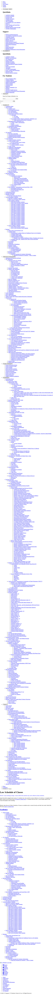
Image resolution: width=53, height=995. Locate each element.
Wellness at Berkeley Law (11, 87)
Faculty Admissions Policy (14, 284)
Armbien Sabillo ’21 (15, 626)
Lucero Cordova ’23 (15, 618)
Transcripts (10, 243)
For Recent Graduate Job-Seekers (15, 771)
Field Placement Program (11, 669)
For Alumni (8, 770)
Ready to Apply (14, 261)
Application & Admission (13, 148)
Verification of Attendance (14, 244)
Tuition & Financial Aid (13, 157)
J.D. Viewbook (14, 275)
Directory (5, 93)
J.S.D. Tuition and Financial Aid (21, 179)
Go (17, 98)
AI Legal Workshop (18, 542)
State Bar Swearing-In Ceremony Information (21, 254)
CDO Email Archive (12, 755)
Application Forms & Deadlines (18, 151)
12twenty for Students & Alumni (13, 784)
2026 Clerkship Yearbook (19, 745)
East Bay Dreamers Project (20, 509)
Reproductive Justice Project (20, 533)
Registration (11, 241)
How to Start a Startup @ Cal (17, 691)
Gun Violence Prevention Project (21, 516)
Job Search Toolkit (10, 708)
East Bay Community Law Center (15, 400)
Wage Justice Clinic (18, 560)
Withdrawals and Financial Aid (17, 359)
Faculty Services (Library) (11, 42)
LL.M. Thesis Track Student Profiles (19, 169)
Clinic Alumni (17, 459)
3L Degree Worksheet (16, 250)
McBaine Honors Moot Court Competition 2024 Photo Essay (27, 653)
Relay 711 (5, 987)
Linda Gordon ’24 (15, 593)
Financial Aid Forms (12, 346)
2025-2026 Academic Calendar (18, 202)
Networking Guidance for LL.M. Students (17, 759)
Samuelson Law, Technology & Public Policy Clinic (19, 456)
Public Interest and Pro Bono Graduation (23, 120)
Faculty (12, 123)
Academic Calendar (10, 15)
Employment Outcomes (11, 780)
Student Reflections (18, 416)
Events (4, 3)
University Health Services (11, 90)
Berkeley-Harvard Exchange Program (16, 137)
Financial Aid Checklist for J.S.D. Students (20, 342)
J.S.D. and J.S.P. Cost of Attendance (19, 340)
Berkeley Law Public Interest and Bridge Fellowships (25, 731)
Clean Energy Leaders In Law (20, 500)
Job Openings (6, 981)
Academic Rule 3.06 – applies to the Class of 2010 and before (24, 239)
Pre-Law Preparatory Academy (18, 265)
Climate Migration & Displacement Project (23, 501)
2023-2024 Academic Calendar (18, 205)
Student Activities (15, 125)
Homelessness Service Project (20, 518)
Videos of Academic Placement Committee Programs (19, 779)
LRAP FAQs (17, 326)
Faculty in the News (10, 373)
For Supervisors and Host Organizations (17, 682)
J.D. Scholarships (15, 305)
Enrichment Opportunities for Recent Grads (17, 772)
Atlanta (15, 566)
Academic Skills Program (11, 81)
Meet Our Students (12, 168)
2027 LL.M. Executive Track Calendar (19, 228)
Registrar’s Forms (12, 245)
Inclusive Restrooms (10, 92)
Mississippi (16, 577)
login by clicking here (9, 806)
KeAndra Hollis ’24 (15, 616)
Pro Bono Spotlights (12, 592)
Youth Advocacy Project (19, 539)
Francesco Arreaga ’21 (16, 624)
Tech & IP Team (14, 665)
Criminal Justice (11, 108)
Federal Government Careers (17, 734)
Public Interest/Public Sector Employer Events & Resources (27, 721)
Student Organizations (10, 82)
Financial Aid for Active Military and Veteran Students (23, 353)
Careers (5, 704)
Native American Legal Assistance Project (23, 525)
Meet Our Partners (12, 171)
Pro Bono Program (10, 479)
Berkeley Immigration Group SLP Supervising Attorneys (23, 607)
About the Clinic (14, 383)
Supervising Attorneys (13, 591)
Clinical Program (9, 380)
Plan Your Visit (14, 270)
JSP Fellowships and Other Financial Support (21, 337)
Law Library (5, 4)
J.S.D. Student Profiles (16, 184)
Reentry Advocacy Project (19, 559)
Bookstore (8, 86)
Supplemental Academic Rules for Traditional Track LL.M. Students (26, 233)
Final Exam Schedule (10, 66)
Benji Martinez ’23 (15, 621)
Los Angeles (16, 575)
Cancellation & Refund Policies (18, 162)
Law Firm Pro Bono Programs (15, 633)
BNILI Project (14, 595)
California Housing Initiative (20, 499)
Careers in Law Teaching (11, 776)
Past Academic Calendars (13, 200)
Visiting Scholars (14, 130)
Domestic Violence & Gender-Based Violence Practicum (18, 699)
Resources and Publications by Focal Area (20, 436)
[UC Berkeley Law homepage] (5, 962)
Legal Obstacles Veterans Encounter (22, 523)
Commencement (9, 85)
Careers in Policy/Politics (16, 736)
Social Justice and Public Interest (15, 113)
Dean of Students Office (11, 78)
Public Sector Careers (13, 733)
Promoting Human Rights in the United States (24, 432)
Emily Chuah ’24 (15, 613)
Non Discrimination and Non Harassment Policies (19, 762)
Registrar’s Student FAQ (13, 251)
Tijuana (15, 580)
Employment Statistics (13, 781)
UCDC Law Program (15, 680)
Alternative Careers (12, 754)
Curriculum (13, 115)
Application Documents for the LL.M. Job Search (19, 757)
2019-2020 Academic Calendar (18, 210)
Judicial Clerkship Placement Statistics (16, 782)
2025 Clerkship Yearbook (19, 744)
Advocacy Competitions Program (13, 641)
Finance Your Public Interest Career (18, 729)
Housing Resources (15, 161)
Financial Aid (8, 297)
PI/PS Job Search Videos (19, 728)
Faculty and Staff (17, 385)
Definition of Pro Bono (16, 482)
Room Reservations (10, 47)
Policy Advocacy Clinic (13, 439)
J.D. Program (8, 132)
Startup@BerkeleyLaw (11, 688)
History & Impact (12, 703)
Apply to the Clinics (12, 381)
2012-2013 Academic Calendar (18, 219)
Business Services (9, 40)
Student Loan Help (18, 322)
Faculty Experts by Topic (11, 366)
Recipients (13, 478)
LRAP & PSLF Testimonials (20, 325)
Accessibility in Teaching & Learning (14, 35)
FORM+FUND (14, 693)
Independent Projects (12, 588)
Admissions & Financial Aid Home (13, 258)
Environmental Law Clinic (14, 401)
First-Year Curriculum (13, 133)
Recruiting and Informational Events (19, 164)
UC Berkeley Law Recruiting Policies (16, 761)
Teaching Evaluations (10, 63)
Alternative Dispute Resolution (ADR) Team (21, 663)
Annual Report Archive (16, 474)
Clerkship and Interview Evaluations (19, 748)
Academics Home (9, 106)
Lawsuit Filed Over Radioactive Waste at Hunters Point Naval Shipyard (26, 408)
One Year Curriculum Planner (14, 195)
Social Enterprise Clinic (13, 467)
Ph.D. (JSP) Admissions (11, 295)
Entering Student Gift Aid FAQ (20, 302)
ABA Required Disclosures (9, 982)
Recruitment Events (15, 273)
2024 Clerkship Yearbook (19, 743)
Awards (10, 632)
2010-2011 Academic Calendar (18, 221)
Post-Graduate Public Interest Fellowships (23, 726)
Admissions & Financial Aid (9, 256)
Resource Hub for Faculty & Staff (13, 27)
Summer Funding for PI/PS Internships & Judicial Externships (27, 730)
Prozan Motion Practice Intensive (18, 644)
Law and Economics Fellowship (18, 131)
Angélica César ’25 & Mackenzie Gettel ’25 (20, 600)
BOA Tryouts (14, 662)
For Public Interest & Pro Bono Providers (17, 636)
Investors (10, 695)
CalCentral (8, 68)
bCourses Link (9, 17)
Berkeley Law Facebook (11, 58)
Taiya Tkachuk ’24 (15, 612)
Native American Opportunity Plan (21, 312)
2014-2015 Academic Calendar (18, 216)
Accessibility (5, 986)
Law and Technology (13, 112)
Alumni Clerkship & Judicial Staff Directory (20, 740)
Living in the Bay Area (13, 281)
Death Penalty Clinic (12, 382)
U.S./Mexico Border (18, 572)
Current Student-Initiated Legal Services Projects (21, 488)
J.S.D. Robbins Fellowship (17, 341)
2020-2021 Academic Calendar (18, 209)
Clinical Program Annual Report (15, 473)
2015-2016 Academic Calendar (18, 215)
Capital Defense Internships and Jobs (22, 388)
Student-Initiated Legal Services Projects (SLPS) (18, 485)
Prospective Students (15, 128)
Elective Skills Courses (13, 639)
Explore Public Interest (16, 720)
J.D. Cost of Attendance (16, 304)
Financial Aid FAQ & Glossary (15, 345)
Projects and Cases (15, 390)
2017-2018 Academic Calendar (18, 213)
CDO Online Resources (13, 775)
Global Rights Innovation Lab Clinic (16, 412)
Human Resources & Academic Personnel (15, 43)
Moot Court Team (15, 664)
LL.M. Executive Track (13, 141)
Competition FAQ (18, 655)
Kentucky (16, 571)
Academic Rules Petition (16, 235)
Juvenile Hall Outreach (19, 552)
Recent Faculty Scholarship (11, 370)
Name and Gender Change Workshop (22, 524)
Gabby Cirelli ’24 (15, 610)
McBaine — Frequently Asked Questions (23, 648)
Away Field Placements (13, 677)
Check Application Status (16, 156)
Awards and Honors (10, 371)
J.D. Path (16, 116)
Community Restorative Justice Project (22, 549)
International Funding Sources (17, 333)
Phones (7, 45)
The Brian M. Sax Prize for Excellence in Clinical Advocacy (21, 475)
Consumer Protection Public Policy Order (23, 503)
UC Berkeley (6, 990)
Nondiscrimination (7, 988)
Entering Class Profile (13, 268)
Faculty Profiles (9, 60)
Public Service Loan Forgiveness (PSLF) (23, 321)
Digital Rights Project (18, 505)
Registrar (7, 88)
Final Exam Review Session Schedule (14, 64)
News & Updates (17, 323)
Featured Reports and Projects (20, 429)
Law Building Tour (15, 274)
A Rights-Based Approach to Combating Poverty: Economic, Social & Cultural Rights (32, 433)
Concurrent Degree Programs (14, 134)
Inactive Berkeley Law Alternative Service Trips (21, 573)
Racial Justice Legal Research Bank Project (23, 586)
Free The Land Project (19, 551)
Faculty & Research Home (11, 365)
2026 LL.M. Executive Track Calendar (16, 199)
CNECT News (14, 587)
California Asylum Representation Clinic (22, 498)
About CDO (8, 707)
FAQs (12, 266)
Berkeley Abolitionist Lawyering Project (22, 544)
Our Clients (16, 418)
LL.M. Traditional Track (13, 143)
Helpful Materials (17, 649)
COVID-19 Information (11, 28)
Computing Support (10, 37)
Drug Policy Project (18, 508)
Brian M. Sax (14, 477)
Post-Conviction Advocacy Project (21, 530)
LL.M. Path (16, 117)
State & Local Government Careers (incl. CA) (21, 735)
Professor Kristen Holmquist (17, 631)
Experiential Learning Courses (12, 637)
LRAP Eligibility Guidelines (20, 316)
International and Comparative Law (16, 121)
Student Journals (9, 83)
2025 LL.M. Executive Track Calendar (19, 203)
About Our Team (12, 351)
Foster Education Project (19, 514)
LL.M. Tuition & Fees (16, 330)
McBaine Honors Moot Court (17, 646)
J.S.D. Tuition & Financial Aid (15, 338)
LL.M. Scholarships (15, 332)
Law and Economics (12, 127)
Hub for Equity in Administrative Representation (24, 585)
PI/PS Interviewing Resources (20, 724)
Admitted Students (12, 158)
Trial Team (13, 667)
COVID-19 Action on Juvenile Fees (22, 451)
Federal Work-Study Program (14, 362)
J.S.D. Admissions (10, 294)
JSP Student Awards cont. (16, 188)
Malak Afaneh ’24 (15, 614)
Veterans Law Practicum (11, 696)
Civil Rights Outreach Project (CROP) (22, 547)
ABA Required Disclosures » (14, 291)
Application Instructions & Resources (19, 739)
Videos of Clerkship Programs (17, 749)
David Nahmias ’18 (15, 598)
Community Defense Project (20, 550)
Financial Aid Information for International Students (22, 355)
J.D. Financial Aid (9, 59)
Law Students (11, 689)
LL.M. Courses (11, 146)
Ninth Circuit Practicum (11, 698)
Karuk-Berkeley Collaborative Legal (22, 554)
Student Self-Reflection (19, 427)
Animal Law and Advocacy (20, 489)
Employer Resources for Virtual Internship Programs (19, 769)
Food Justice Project (18, 513)
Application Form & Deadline (20, 178)
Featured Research (10, 375)
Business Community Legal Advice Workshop (24, 497)
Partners (15, 460)
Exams (7, 65)
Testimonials (11, 670)
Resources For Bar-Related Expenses (19, 357)
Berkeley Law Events (10, 39)
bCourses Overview (10, 16)
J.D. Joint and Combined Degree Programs (20, 327)
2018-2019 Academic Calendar (18, 211)
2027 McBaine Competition (20, 647)
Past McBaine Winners (19, 650)
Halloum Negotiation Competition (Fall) (20, 654)
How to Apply (14, 487)
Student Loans (11, 361)
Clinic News (13, 397)
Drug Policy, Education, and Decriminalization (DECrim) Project (25, 605)
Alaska (15, 565)
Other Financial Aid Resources (15, 352)
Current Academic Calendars (14, 139)
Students (13, 444)
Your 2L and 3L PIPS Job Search (21, 725)
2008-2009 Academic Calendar (18, 224)
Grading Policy (11, 764)
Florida (15, 569)
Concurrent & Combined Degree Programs (17, 282)
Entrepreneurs (11, 690)
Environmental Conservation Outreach (22, 510)
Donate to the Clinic (15, 398)
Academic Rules (9, 20)
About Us (13, 413)
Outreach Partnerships (13, 285)
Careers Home (9, 705)
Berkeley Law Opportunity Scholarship (22, 309)
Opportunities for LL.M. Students (15, 590)
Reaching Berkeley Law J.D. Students (16, 767)
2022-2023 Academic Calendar (18, 207)
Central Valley (17, 567)
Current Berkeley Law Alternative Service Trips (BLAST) (23, 564)
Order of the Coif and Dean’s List (15, 230)
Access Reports (14, 465)
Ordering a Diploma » (13, 246)
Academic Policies (10, 80)
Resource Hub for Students (11, 72)
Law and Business (12, 111)
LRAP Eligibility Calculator (20, 317)
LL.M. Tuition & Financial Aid (15, 328)
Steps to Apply (14, 149)
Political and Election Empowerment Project (23, 529)
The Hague (13, 678)
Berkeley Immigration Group (20, 492)
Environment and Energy (13, 110)
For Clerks (13, 750)
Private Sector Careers (13, 714)
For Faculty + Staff (7, 9)
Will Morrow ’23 (14, 622)
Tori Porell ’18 (14, 603)
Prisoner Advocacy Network (20, 557)
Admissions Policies (15, 154)
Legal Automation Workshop (20, 555)
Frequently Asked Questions (14, 685)
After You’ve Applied (15, 263)
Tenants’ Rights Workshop (19, 536)
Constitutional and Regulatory (14, 126)
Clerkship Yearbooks (15, 741)
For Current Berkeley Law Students (16, 289)
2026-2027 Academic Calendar (15, 198)
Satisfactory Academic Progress (18, 358)
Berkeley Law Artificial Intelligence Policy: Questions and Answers (28, 238)
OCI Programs (11, 753)
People (12, 442)
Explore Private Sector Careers (17, 715)
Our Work (13, 417)
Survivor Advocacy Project (20, 535)
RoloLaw (8, 23)
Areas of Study (9, 107)
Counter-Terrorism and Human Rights (22, 434)
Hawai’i (15, 570)
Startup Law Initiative (18, 534)
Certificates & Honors (10, 192)
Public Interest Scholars (19, 310)
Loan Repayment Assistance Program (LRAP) (21, 315)
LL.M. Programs (9, 138)
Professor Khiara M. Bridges (17, 629)
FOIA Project (14, 596)
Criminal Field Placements (14, 675)
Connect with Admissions (13, 269)
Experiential (5, 377)
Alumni (4, 6)
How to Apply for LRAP (19, 319)
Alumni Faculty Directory (14, 777)
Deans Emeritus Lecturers (11, 368)
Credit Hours (14, 240)
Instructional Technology (11, 44)
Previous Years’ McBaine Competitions (22, 652)
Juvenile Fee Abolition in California (21, 452)
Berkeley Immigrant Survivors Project (22, 493)
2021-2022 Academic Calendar (18, 208)
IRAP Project (14, 597)
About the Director (12, 700)
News (4, 1)
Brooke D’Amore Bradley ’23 (17, 611)
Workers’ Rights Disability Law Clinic (22, 561)
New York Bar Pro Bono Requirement (16, 634)
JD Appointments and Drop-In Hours (16, 713)
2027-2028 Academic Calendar (18, 226)
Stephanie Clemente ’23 (16, 623)
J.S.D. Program (11, 174)
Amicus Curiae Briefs (18, 391)
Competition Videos (12, 668)
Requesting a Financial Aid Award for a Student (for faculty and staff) (23, 350)
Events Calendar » (15, 190)
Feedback (5, 983)
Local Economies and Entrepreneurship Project (24, 556)
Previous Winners (17, 657)
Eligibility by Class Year (13, 642)
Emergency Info (9, 26)
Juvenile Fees (14, 449)
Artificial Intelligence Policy (17, 236)
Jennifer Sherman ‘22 (15, 628)
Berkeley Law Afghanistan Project (18, 582)
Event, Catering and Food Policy (13, 25)
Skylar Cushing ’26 (15, 601)
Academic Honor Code (16, 234)
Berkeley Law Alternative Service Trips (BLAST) (19, 562)
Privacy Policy (6, 989)
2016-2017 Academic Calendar (18, 214)
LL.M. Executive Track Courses (18, 142)
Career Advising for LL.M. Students (13, 756)
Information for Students (16, 387)
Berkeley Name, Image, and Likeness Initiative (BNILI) (26, 495)
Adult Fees (13, 447)
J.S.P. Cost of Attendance (16, 336)
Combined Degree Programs (14, 136)
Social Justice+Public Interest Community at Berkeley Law (24, 118)
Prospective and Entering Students (18, 300)
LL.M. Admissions (10, 292)
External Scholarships (18, 307)
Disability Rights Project (19, 506)
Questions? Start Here (13, 172)
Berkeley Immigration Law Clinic (21, 545)
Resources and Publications (17, 446)
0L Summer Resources (13, 710)
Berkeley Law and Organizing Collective (23, 494)
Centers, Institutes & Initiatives (12, 376)
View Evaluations (9, 21)
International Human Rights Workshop (22, 519)
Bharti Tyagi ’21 (14, 619)
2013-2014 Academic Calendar (18, 218)
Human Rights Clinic (13, 421)
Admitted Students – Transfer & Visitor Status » (18, 287)
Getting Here (5, 978)
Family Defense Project (19, 511)
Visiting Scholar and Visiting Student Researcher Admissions (19, 296)
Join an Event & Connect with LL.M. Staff (17, 163)
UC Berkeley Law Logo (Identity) (13, 22)
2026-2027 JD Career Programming (16, 712)
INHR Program (14, 679)
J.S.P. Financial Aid (12, 335)
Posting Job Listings (12, 765)
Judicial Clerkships (12, 738)
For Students (6, 50)
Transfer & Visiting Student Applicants (19, 264)
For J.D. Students (9, 709)
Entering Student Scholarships (20, 301)
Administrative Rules (12, 684)
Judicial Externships (12, 673)
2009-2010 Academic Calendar (18, 223)
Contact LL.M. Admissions (17, 276)
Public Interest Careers (13, 719)
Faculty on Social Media (11, 372)
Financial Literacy (12, 348)
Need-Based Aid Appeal (19, 306)
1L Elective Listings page (20, 799)
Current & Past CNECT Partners (18, 583)
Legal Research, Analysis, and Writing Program (18, 638)
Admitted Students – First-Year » (15, 286)
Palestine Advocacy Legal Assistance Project (23, 526)
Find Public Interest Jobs (16, 723)
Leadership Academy (18, 311)
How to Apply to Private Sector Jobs (19, 717)
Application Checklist (15, 153)
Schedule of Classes (10, 18)
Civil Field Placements (13, 674)
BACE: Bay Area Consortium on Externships (21, 683)
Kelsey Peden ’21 (15, 627)
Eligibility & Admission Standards (18, 152)
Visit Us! (13, 166)
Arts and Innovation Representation (21, 490)
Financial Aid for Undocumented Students (20, 356)
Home (4, 786)
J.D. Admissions (9, 259)
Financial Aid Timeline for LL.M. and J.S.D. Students (23, 331)
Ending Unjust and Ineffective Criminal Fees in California (26, 448)
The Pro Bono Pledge (13, 480)
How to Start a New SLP (16, 540)
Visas (12, 159)
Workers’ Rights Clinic (19, 537)
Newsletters (13, 410)
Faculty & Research (7, 363)
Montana (16, 576)
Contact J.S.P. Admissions (16, 278)
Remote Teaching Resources (12, 34)
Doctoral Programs (10, 173)
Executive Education (10, 193)
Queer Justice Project (18, 531)
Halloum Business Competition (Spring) (20, 658)
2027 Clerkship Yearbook (19, 746)
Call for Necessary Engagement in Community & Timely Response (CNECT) (25, 581)
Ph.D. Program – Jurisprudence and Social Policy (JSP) (20, 187)
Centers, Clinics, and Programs (17, 122)
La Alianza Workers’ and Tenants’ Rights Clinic (24, 521)
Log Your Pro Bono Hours (14, 483)
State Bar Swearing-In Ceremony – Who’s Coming (25, 255)
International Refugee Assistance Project (22, 520)
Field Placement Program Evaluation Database (18, 687)
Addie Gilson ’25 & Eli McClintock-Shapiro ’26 (21, 602)
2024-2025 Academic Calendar (18, 204)
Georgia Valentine (18, 443)
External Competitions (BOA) (14, 660)
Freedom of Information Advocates (21, 515)
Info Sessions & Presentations (14, 347)
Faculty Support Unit (10, 38)
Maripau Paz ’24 (14, 617)
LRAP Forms (17, 320)
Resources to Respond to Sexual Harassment (15, 49)
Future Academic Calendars (14, 225)
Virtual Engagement (15, 271)
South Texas (16, 578)
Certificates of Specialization (14, 147)
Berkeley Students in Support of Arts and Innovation (25, 546)
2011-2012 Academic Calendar (18, 220)
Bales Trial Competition (16, 659)
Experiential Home (10, 379)
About (12, 457)
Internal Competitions (13, 643)
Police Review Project (18, 528)
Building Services (9, 48)
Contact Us (13, 167)
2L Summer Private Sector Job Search (22, 718)
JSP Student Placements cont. (17, 189)
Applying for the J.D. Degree (14, 260)
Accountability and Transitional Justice (22, 431)
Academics (5, 105)
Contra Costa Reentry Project (20, 504)
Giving (4, 5)
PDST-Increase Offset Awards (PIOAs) (22, 314)
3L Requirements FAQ (16, 249)
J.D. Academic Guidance (13, 248)
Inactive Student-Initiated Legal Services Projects (21, 541)
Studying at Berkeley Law (14, 280)
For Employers (9, 760)
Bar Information (11, 252)
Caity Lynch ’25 (14, 606)
